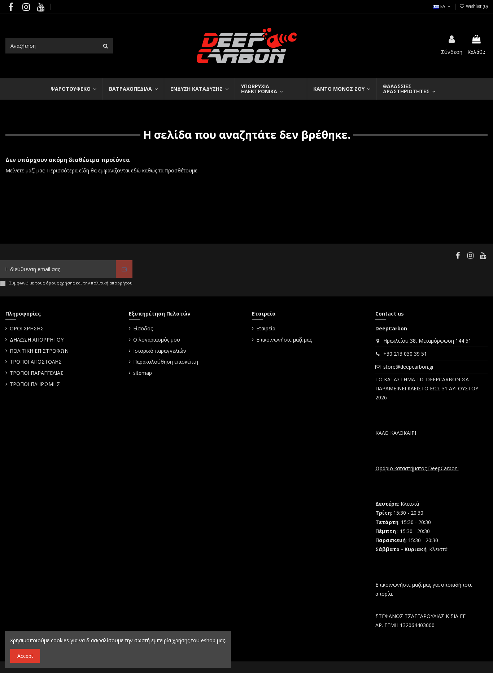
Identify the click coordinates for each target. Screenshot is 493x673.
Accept (25, 655)
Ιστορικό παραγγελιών (159, 350)
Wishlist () (476, 6)
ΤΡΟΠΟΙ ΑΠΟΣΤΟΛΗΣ (36, 361)
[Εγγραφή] (124, 269)
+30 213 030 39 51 (405, 353)
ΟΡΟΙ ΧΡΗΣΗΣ (27, 328)
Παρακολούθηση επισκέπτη (165, 361)
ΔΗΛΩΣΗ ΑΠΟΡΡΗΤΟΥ (37, 339)
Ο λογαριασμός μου (156, 339)
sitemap (142, 372)
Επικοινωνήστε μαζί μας (284, 339)
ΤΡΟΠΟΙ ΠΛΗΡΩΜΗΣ (35, 384)
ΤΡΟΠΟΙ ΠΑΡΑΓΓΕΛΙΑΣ (37, 372)
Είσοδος (143, 328)
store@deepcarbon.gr (408, 366)
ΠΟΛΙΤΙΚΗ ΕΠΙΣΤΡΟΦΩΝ (39, 350)
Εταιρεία (265, 328)
